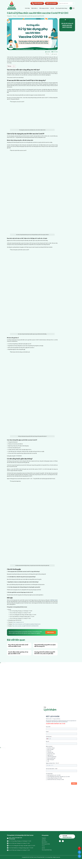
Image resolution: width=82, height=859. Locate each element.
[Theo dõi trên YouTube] (63, 841)
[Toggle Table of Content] (13, 66)
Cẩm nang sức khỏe (44, 8)
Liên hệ (52, 8)
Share (48, 54)
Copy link (55, 54)
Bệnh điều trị (34, 8)
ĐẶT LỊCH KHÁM (51, 3)
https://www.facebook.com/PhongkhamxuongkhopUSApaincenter (26, 624)
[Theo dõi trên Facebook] (60, 841)
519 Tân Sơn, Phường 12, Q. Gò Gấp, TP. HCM (20, 850)
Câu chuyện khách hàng (61, 8)
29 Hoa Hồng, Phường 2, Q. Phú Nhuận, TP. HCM (21, 841)
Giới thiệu (27, 8)
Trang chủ (9, 16)
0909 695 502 (38, 3)
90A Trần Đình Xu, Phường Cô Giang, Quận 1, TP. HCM (22, 847)
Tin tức (14, 16)
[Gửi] (73, 3)
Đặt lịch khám (50, 632)
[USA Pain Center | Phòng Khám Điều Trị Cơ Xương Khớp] (12, 5)
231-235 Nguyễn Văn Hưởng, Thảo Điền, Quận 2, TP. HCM (23, 845)
